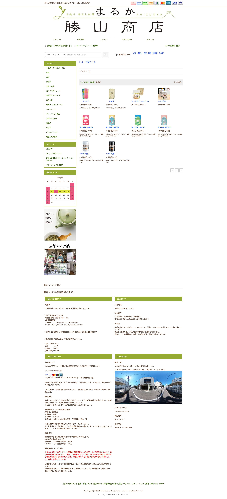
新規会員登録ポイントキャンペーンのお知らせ (59, 159)
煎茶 (145, 53)
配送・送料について (85, 484)
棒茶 (149, 53)
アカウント (57, 39)
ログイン (104, 39)
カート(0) (150, 39)
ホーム (81, 62)
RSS (156, 484)
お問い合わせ (127, 39)
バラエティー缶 (90, 62)
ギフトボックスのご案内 (54, 165)
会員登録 (80, 39)
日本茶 (161, 53)
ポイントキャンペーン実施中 (87, 46)
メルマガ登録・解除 (172, 46)
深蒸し (140, 53)
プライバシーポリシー (131, 484)
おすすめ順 (84, 82)
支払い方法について (70, 484)
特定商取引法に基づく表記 (113, 484)
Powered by (101, 495)
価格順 (92, 82)
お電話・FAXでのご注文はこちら (59, 46)
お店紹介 (49, 149)
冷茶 (134, 53)
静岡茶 (155, 53)
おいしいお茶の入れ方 (54, 153)
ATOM (161, 484)
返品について (98, 484)
